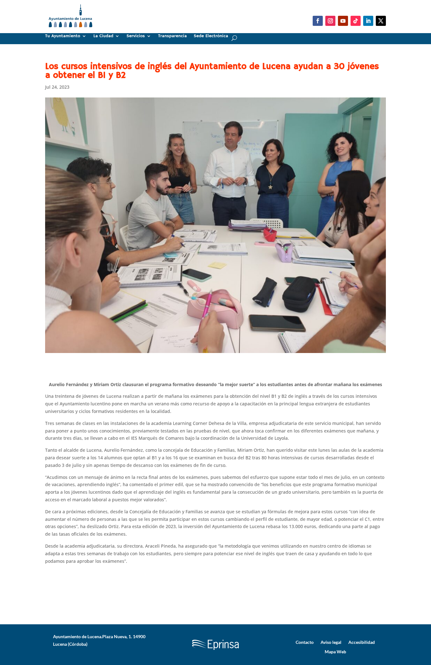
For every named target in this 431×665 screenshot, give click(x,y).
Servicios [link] (136, 36)
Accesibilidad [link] (361, 641)
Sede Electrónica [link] (211, 36)
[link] (70, 30)
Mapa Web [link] (335, 651)
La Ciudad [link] (103, 36)
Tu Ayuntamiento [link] (62, 36)
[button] (318, 21)
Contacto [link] (305, 641)
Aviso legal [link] (331, 641)
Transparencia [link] (172, 36)
